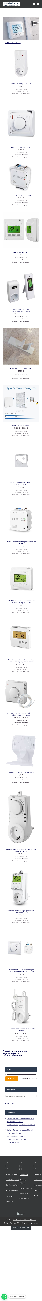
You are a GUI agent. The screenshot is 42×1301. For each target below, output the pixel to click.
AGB (35, 1195)
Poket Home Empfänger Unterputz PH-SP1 (21, 543)
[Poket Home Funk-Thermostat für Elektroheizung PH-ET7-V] (21, 562)
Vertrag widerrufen (21, 1227)
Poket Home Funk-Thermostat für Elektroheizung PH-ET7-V (21, 602)
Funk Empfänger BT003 (21, 84)
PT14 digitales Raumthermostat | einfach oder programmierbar (21, 661)
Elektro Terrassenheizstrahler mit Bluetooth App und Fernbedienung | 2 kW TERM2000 (21, 1122)
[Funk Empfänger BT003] (21, 49)
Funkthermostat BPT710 (21, 252)
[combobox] (21, 1096)
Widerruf (7, 1201)
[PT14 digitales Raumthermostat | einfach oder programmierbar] (21, 621)
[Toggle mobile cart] (34, 4)
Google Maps (21, 1181)
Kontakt (35, 1175)
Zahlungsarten (7, 1185)
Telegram (21, 1193)
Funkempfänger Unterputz (21, 195)
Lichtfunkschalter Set (21, 426)
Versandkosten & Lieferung (7, 1193)
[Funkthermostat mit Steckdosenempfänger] (21, 270)
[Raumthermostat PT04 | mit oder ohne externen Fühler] (21, 680)
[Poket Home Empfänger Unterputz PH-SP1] (21, 503)
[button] (4, 1297)
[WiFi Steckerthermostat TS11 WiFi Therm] (21, 990)
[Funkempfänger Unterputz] (21, 165)
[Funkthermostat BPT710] (21, 213)
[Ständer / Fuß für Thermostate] (21, 733)
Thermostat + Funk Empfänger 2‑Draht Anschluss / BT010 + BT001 (21, 971)
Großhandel (23, 1223)
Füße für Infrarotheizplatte (21, 368)
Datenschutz (35, 1190)
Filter (11, 1079)
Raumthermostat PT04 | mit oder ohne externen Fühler (21, 714)
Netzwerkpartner (7, 1175)
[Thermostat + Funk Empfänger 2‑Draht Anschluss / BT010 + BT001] (21, 931)
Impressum (35, 1185)
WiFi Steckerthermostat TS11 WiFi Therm (21, 1030)
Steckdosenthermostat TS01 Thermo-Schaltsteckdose (21, 850)
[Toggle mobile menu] (38, 4)
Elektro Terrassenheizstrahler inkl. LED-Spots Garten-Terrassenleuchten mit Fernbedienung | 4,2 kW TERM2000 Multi (20, 1136)
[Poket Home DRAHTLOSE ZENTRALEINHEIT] (21, 444)
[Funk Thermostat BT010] (21, 102)
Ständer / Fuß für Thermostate (21, 772)
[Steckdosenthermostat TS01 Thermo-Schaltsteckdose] (21, 791)
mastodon (21, 1198)
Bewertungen (21, 1188)
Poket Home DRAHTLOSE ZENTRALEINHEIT (21, 484)
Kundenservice (35, 1180)
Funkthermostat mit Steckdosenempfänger (21, 310)
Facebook (21, 1175)
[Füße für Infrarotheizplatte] (21, 330)
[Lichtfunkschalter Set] (21, 387)
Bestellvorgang (7, 1180)
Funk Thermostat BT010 (21, 147)
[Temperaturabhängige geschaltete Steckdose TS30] (21, 869)
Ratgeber (10, 1103)
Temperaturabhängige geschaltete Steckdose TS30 (21, 912)
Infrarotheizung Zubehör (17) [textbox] (20, 1096)
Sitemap (35, 1223)
